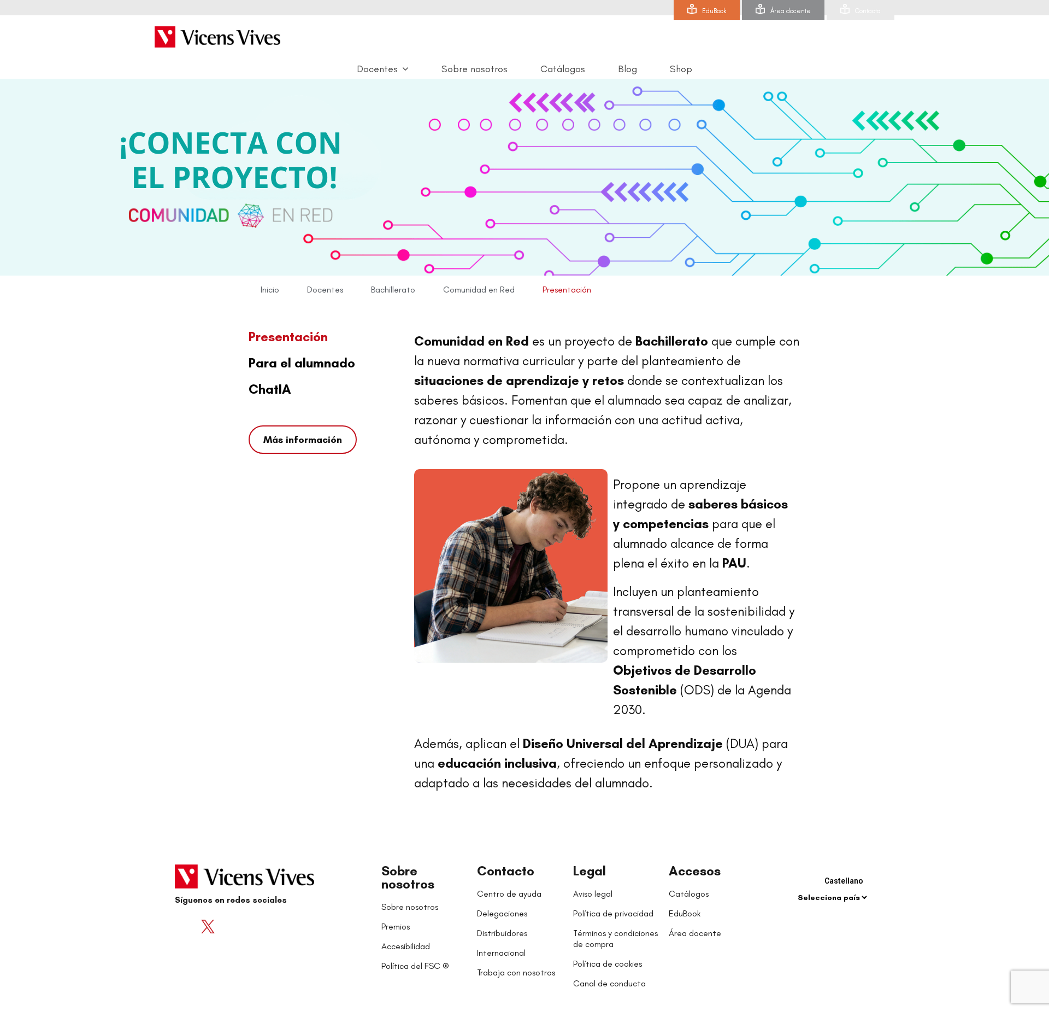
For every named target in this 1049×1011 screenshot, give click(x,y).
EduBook (714, 11)
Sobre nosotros (407, 877)
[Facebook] (186, 927)
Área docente (790, 11)
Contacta (868, 11)
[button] (303, 439)
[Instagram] (251, 927)
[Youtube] (229, 927)
